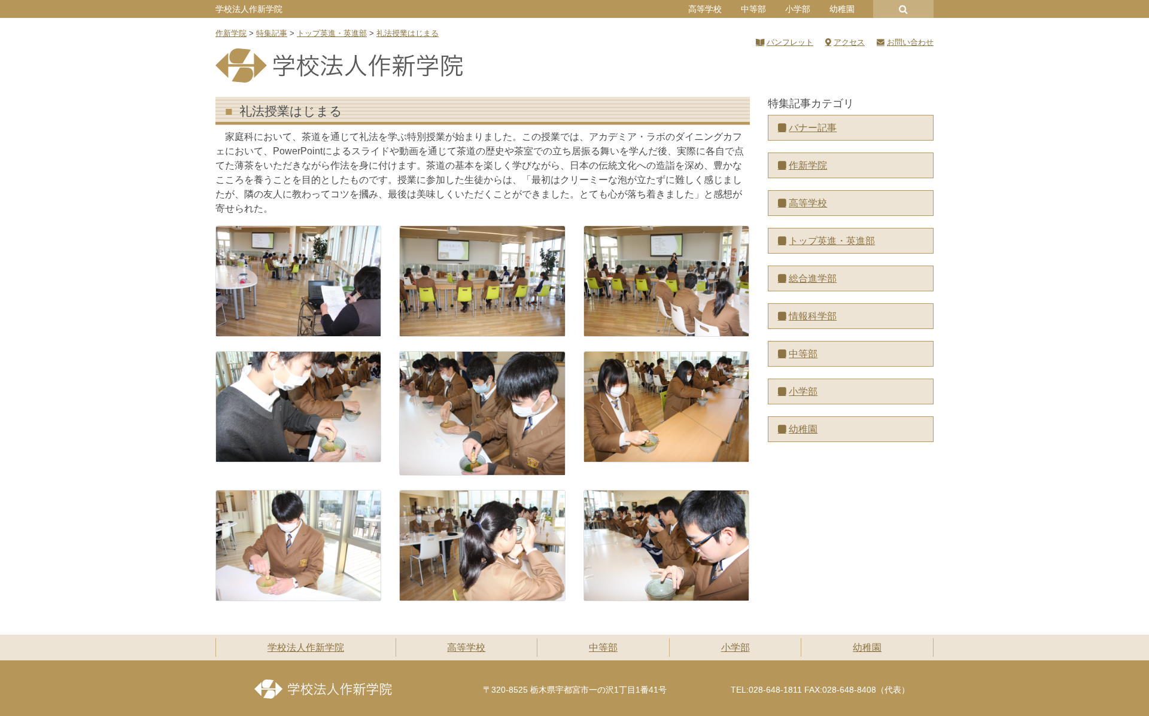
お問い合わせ (910, 42)
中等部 (753, 9)
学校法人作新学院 (248, 9)
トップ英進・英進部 (832, 241)
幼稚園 (842, 9)
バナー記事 (813, 128)
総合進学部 (813, 278)
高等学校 (705, 9)
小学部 (797, 9)
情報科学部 (813, 316)
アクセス (849, 42)
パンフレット (790, 42)
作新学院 (808, 165)
